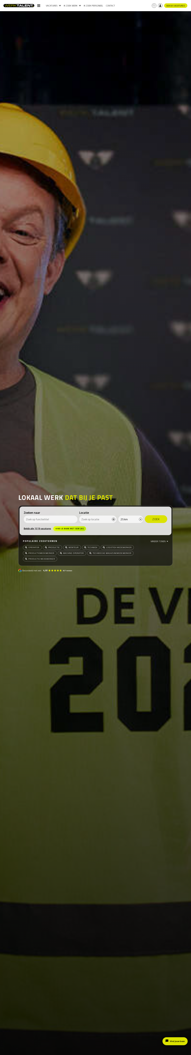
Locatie (84, 512)
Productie (54, 547)
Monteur (74, 547)
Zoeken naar (32, 512)
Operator (33, 547)
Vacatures (51, 5)
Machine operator (73, 553)
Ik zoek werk (70, 5)
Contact (110, 5)
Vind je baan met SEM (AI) (70, 528)
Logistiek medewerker (119, 547)
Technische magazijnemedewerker (112, 553)
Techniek (92, 547)
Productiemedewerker (41, 553)
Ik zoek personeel (93, 5)
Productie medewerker (41, 558)
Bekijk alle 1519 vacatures (37, 528)
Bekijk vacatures (176, 5)
